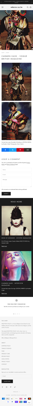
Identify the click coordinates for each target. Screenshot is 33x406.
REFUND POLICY (6, 356)
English (15, 391)
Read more (4, 246)
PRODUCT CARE (6, 353)
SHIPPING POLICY (6, 346)
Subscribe (7, 381)
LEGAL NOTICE (5, 359)
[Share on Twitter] (12, 150)
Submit (6, 193)
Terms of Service (11, 164)
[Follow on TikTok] (15, 387)
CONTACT (4, 364)
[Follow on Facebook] (2, 387)
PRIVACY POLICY (6, 361)
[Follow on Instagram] (6, 387)
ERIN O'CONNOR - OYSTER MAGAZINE (16, 238)
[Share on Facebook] (5, 150)
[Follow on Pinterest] (11, 387)
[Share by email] (27, 150)
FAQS (3, 351)
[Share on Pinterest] (20, 150)
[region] (16, 305)
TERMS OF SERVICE (6, 348)
